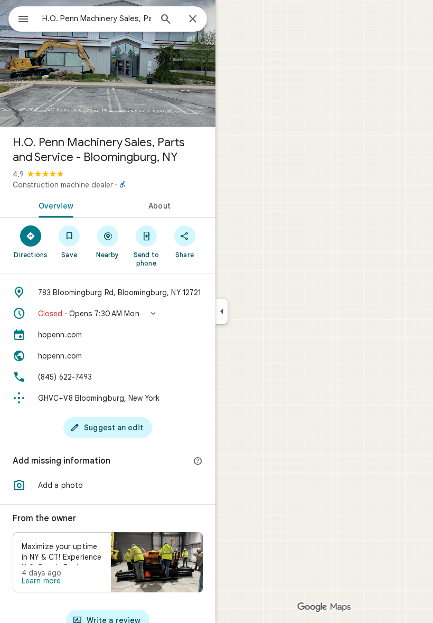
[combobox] (96, 18)
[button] (107, 313)
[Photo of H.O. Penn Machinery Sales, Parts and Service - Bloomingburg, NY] (107, 63)
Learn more (41, 581)
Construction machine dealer (63, 185)
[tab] (54, 205)
